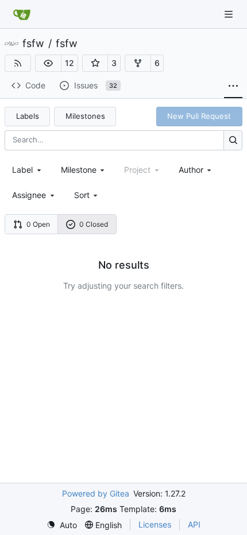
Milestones (85, 116)
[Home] (22, 14)
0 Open (38, 224)
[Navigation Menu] (229, 14)
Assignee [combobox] (29, 195)
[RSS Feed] (18, 63)
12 (69, 63)
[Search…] (232, 140)
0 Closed (93, 224)
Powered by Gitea (95, 493)
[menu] (87, 195)
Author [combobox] (191, 170)
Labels (27, 116)
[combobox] (28, 169)
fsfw (33, 43)
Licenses (154, 524)
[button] (48, 63)
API (194, 524)
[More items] (233, 86)
